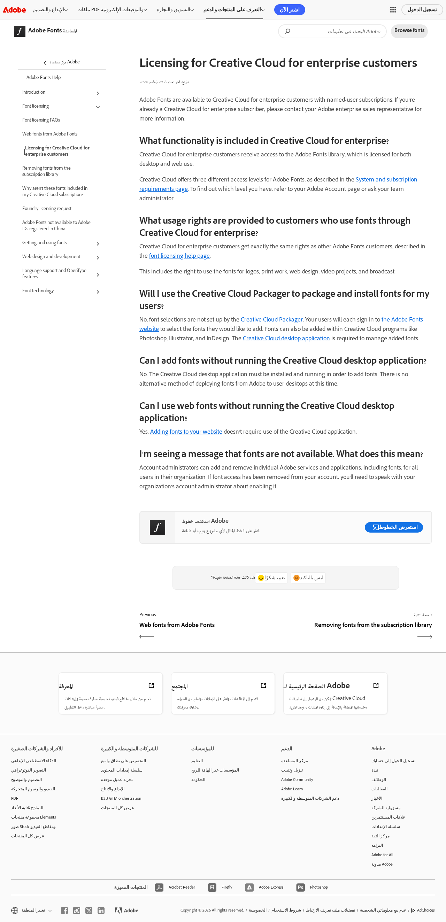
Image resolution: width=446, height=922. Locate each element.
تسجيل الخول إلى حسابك (393, 760)
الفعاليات (379, 789)
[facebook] (64, 910)
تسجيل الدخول (422, 10)
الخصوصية (258, 910)
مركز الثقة (380, 836)
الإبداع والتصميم (48, 10)
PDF (14, 798)
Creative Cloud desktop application (286, 339)
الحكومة (198, 779)
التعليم (197, 760)
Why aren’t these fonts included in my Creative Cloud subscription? (54, 192)
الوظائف (378, 779)
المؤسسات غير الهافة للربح (215, 770)
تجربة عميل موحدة (117, 779)
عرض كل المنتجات (27, 836)
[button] (393, 9)
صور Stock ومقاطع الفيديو (33, 826)
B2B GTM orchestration (121, 798)
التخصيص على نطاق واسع (123, 760)
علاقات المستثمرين (388, 817)
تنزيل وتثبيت (292, 770)
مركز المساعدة (294, 760)
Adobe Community (297, 779)
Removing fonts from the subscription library (46, 172)
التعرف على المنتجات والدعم (232, 10)
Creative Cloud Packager (272, 320)
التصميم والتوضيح (26, 779)
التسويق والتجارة (173, 10)
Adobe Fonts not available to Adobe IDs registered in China (56, 226)
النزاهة (377, 845)
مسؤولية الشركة (385, 807)
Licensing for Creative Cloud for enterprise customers (57, 151)
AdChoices (426, 910)
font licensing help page (179, 256)
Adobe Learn (292, 789)
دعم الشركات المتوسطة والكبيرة (310, 798)
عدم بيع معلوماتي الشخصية (383, 910)
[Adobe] (14, 9)
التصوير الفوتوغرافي (28, 770)
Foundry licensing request (46, 209)
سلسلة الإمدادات (385, 826)
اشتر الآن (290, 10)
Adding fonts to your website (186, 432)
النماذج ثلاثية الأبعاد (27, 807)
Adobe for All (382, 854)
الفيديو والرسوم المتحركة (33, 789)
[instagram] (76, 910)
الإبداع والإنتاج (112, 789)
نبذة (374, 770)
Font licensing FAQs (41, 120)
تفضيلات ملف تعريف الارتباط (330, 910)
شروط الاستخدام (286, 910)
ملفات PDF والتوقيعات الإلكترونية (110, 10)
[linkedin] (101, 910)
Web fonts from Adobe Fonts (49, 134)
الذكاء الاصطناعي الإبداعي (33, 760)
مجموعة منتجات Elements (33, 817)
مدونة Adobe (382, 864)
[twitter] (88, 910)
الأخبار (376, 798)
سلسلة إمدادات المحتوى (122, 770)
